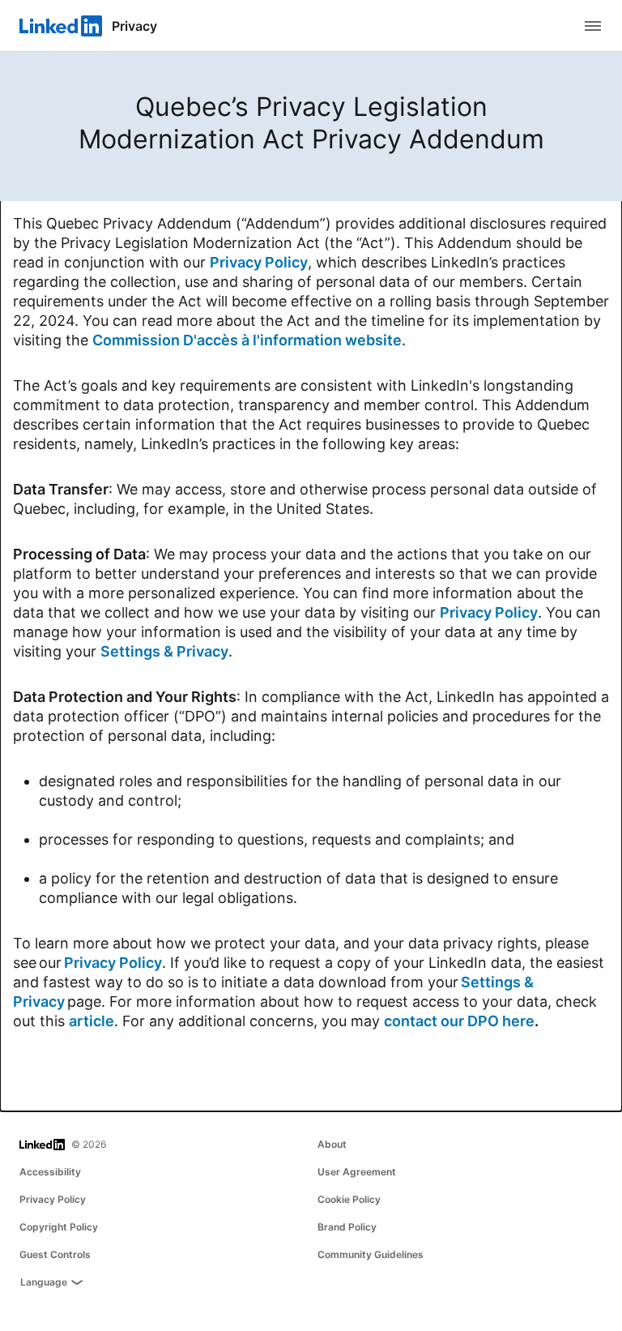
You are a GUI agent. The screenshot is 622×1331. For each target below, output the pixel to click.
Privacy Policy (259, 262)
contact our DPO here (459, 1020)
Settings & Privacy (164, 651)
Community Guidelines (370, 1254)
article (91, 1020)
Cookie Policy (349, 1199)
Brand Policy (347, 1227)
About (332, 1144)
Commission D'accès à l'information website (247, 340)
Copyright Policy (58, 1227)
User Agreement (356, 1172)
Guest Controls (55, 1254)
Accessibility (50, 1172)
